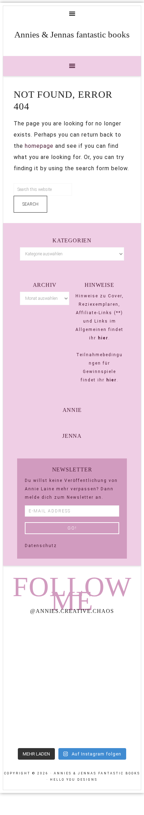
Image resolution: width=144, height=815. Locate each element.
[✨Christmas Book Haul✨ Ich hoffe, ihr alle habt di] (36, 723)
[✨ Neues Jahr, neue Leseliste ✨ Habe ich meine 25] (107, 682)
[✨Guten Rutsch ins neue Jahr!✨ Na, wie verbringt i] (36, 682)
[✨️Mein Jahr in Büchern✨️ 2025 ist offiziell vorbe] (107, 641)
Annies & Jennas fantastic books (72, 34)
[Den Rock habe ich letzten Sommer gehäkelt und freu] (36, 641)
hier (103, 338)
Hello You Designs (74, 779)
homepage (39, 146)
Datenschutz (41, 545)
